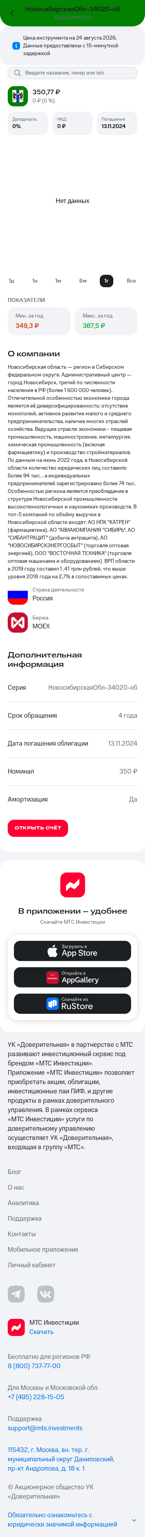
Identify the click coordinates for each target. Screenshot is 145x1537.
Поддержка (25, 1218)
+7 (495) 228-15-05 (36, 1397)
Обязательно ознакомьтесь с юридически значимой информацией (62, 1520)
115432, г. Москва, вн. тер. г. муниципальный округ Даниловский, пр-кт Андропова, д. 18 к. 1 (61, 1459)
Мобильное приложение (43, 1249)
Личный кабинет (32, 1265)
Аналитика (23, 1203)
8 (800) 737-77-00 (34, 1366)
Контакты (22, 1234)
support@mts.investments (45, 1428)
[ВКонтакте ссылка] (45, 1294)
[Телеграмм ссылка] (16, 1294)
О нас (16, 1187)
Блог (14, 1172)
